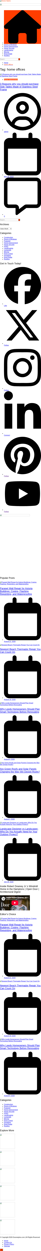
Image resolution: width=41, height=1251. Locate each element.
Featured (7, 241)
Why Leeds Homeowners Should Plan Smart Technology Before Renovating (20, 710)
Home (6, 1241)
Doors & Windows (10, 45)
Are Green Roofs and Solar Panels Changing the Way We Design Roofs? (20, 770)
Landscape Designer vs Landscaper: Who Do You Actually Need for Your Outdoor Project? (19, 831)
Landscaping (8, 50)
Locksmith (7, 250)
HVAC (6, 246)
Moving (6, 52)
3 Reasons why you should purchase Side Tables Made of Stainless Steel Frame (19, 87)
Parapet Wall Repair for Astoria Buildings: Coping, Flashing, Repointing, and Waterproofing (16, 591)
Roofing (7, 55)
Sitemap (7, 1246)
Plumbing (7, 255)
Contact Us (8, 1242)
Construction (8, 237)
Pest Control (8, 254)
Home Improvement (11, 46)
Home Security (9, 48)
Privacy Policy (9, 1244)
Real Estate (8, 54)
